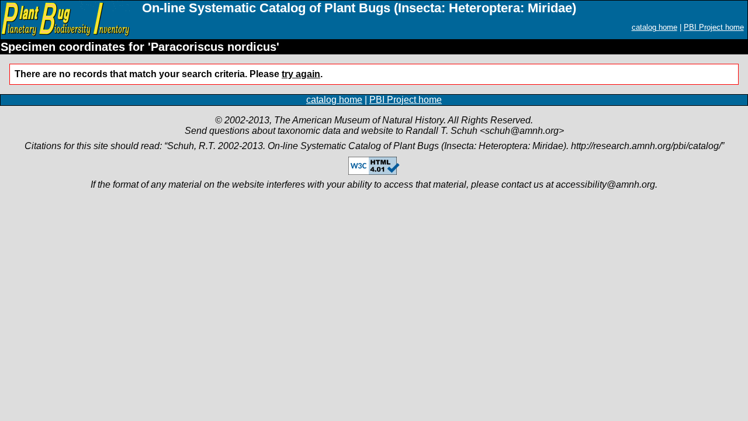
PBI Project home (714, 27)
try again (301, 74)
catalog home (654, 27)
